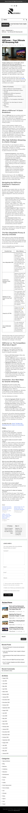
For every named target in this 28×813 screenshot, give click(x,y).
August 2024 (5, 742)
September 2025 (6, 707)
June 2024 (5, 748)
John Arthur (12, 611)
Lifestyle (4, 793)
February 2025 (6, 726)
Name (5, 567)
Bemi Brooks (5, 45)
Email (5, 572)
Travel (4, 804)
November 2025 (6, 702)
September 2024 (6, 740)
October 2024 (5, 737)
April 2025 (5, 721)
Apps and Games (6, 761)
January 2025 (5, 729)
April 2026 (5, 689)
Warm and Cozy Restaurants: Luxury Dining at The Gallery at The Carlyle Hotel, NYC (17, 607)
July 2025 (5, 713)
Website (5, 578)
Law (3, 790)
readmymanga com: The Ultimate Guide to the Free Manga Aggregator (19, 508)
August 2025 (5, 710)
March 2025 (5, 723)
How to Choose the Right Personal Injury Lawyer (14, 1)
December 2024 (6, 732)
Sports (4, 798)
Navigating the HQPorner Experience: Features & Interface (12, 94)
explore (23, 78)
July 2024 (5, 745)
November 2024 (6, 734)
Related (7, 106)
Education (5, 771)
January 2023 (5, 753)
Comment (6, 550)
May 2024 (5, 750)
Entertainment (6, 37)
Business (5, 766)
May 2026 (5, 686)
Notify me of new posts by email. (12, 590)
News (4, 796)
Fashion (4, 777)
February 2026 (6, 694)
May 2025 (5, 718)
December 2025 (6, 699)
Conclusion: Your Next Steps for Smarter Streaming (13, 103)
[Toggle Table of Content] (23, 87)
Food (4, 779)
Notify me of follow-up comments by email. (14, 587)
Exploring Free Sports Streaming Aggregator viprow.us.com (7, 508)
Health (4, 782)
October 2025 (5, 705)
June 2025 (5, 715)
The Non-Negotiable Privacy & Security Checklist (12, 97)
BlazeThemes (17, 810)
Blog (4, 763)
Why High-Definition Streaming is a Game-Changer (13, 91)
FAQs (5, 105)
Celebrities (5, 769)
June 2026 (5, 683)
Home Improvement (7, 785)
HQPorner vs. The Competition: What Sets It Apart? (14, 100)
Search (3, 636)
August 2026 (5, 678)
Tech (4, 801)
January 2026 (5, 697)
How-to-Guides (6, 788)
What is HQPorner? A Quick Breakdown (12, 88)
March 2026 (5, 691)
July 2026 (5, 680)
